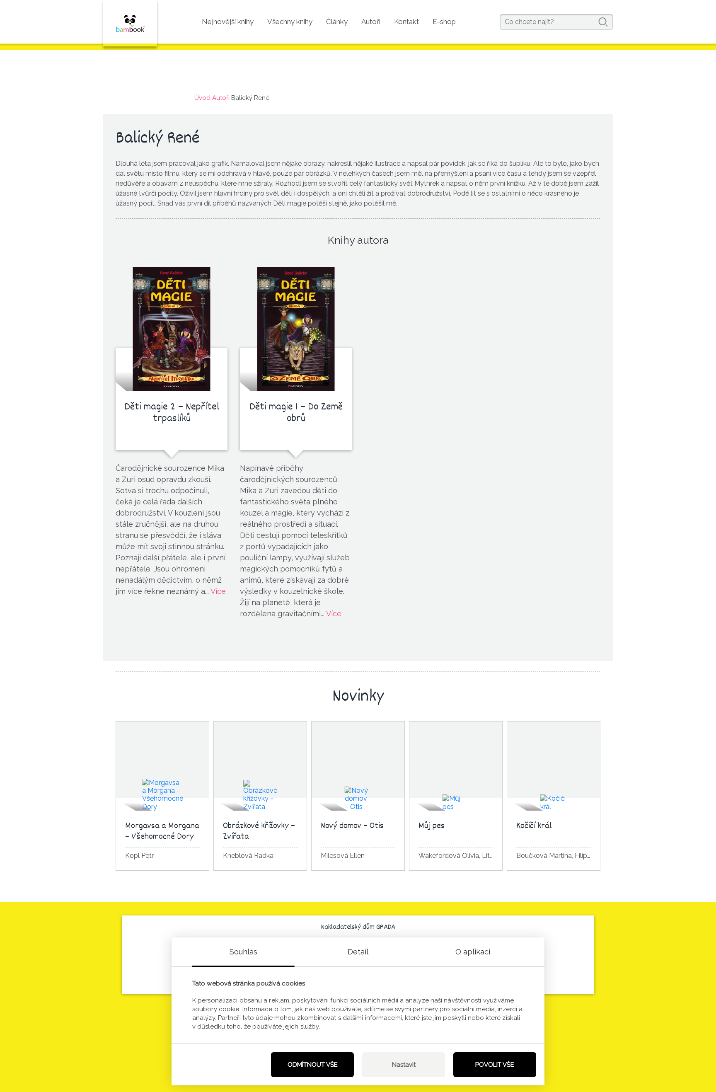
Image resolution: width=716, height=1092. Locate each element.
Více (218, 591)
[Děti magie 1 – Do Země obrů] (296, 329)
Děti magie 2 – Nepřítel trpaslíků (171, 413)
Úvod (202, 98)
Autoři (370, 21)
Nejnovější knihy (228, 21)
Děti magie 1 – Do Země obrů (296, 413)
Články (337, 21)
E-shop (444, 21)
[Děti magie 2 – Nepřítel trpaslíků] (171, 329)
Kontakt (406, 21)
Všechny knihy (289, 21)
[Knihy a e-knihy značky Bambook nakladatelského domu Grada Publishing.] (130, 23)
